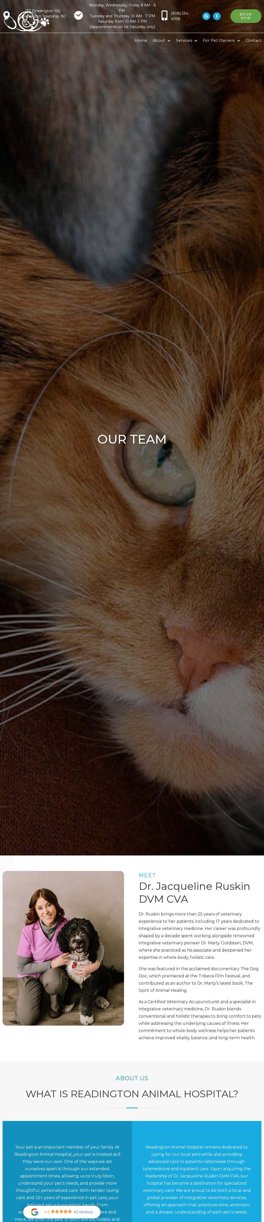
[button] (161, 41)
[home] (26, 21)
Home (141, 40)
